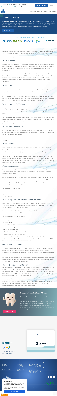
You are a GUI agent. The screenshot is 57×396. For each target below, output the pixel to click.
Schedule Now (7, 30)
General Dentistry (20, 364)
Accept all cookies (14, 391)
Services (37, 11)
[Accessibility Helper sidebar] (1, 15)
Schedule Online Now (9, 311)
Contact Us (54, 11)
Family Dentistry (20, 365)
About (32, 11)
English (50, 5)
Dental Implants (20, 368)
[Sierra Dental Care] (3, 11)
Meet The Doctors (7, 369)
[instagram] (51, 377)
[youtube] (54, 377)
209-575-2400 (5, 4)
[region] (14, 386)
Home (29, 11)
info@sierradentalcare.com (7, 6)
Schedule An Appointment (41, 5)
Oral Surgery (19, 370)
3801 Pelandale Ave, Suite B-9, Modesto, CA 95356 (20, 4)
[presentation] (27, 44)
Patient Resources (43, 11)
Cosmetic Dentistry (20, 366)
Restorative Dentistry (21, 369)
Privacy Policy (35, 387)
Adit (54, 387)
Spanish (54, 5)
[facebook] (48, 377)
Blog (50, 11)
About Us (5, 365)
